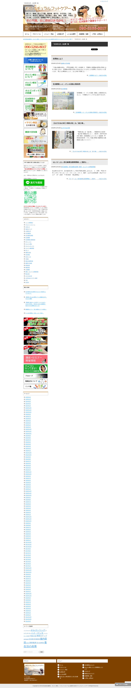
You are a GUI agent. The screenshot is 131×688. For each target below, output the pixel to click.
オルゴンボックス (29, 246)
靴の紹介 (27, 274)
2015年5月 (28, 606)
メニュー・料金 (49, 34)
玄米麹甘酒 (32, 639)
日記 (26, 280)
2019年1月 (28, 514)
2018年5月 (28, 531)
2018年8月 (28, 525)
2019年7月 (28, 501)
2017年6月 (28, 555)
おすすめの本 (65, 128)
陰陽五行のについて (89, 673)
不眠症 (27, 259)
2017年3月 (28, 561)
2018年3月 (28, 536)
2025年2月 (28, 399)
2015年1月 (28, 615)
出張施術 (27, 269)
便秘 (35, 636)
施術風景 (27, 267)
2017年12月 (28, 542)
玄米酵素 (64, 89)
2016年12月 (28, 568)
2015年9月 (28, 597)
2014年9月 (28, 621)
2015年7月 (28, 602)
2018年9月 (28, 523)
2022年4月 (28, 444)
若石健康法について (89, 665)
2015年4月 (28, 608)
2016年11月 (28, 570)
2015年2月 (28, 612)
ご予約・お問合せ (97, 34)
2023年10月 (28, 412)
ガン (30, 633)
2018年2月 (28, 538)
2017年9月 (28, 548)
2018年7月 (28, 527)
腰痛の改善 (28, 252)
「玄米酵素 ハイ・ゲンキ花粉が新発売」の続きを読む (91, 112)
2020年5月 (28, 482)
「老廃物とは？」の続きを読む (97, 75)
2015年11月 (28, 595)
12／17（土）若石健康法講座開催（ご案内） (71, 162)
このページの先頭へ (123, 684)
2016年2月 (28, 589)
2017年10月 (28, 546)
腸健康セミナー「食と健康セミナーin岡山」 (36, 309)
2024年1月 (28, 405)
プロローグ (87, 671)
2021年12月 (28, 452)
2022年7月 (28, 440)
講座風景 (32, 643)
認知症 (27, 642)
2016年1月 (28, 591)
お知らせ (27, 227)
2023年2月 (28, 425)
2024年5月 (28, 403)
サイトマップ (104, 1)
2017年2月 (28, 563)
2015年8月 (28, 600)
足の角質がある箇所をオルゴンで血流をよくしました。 (35, 292)
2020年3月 (28, 486)
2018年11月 (28, 518)
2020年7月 (28, 478)
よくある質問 (71, 34)
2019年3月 (28, 510)
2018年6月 (28, 529)
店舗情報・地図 (83, 34)
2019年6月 (28, 504)
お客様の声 (60, 34)
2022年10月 (28, 433)
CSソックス (28, 241)
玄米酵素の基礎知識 (30, 239)
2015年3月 (28, 610)
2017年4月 (28, 559)
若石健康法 (64, 167)
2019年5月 (28, 506)
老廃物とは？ (58, 59)
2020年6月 (28, 480)
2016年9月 (28, 574)
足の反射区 (40, 643)
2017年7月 (28, 553)
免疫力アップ (28, 229)
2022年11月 (28, 431)
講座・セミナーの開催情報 (87, 167)
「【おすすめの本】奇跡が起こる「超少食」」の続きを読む (89, 151)
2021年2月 (28, 467)
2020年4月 (28, 484)
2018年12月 (28, 516)
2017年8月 (28, 551)
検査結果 (27, 265)
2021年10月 (28, 454)
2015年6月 (28, 604)
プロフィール (37, 34)
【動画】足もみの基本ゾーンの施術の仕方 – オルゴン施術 (36, 297)
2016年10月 (28, 572)
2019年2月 (28, 512)
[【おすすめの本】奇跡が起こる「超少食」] (63, 147)
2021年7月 (28, 461)
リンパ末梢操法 (29, 222)
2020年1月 (28, 489)
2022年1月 (28, 450)
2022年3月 (28, 446)
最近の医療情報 (29, 261)
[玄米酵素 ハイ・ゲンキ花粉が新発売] (63, 108)
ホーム (27, 34)
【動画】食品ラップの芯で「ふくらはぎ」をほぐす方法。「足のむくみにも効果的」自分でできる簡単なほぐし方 (35, 304)
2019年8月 (28, 499)
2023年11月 (28, 410)
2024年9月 (28, 401)
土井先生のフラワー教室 (31, 278)
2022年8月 (28, 437)
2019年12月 (28, 491)
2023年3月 (28, 422)
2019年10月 (28, 495)
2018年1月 (28, 540)
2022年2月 (28, 448)
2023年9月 (28, 414)
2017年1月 (28, 565)
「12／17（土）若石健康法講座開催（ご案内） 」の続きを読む (87, 179)
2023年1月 (28, 427)
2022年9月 (28, 435)
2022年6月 (28, 442)
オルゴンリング (38, 630)
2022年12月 (28, 429)
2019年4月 (28, 508)
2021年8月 (28, 459)
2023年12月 (28, 408)
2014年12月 (28, 617)
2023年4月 (28, 420)
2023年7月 (28, 416)
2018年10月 (28, 521)
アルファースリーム (30, 224)
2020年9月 (28, 476)
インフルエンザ (27, 630)
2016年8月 (28, 576)
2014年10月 (28, 619)
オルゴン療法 (28, 244)
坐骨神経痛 (26, 639)
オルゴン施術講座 (29, 248)
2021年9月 (28, 457)
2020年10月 (28, 474)
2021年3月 (28, 465)
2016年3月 (28, 587)
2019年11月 (28, 493)
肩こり (27, 250)
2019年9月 (28, 497)
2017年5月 (28, 557)
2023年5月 (28, 418)
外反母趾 (27, 254)
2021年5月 (28, 463)
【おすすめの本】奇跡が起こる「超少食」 (69, 123)
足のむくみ (28, 256)
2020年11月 (28, 472)
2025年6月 (28, 397)
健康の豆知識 (65, 63)
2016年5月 (28, 583)
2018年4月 (28, 533)
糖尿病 (38, 639)
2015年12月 (28, 593)
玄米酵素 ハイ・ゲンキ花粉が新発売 (66, 84)
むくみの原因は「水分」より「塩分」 (34, 313)
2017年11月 (28, 544)
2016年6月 (28, 580)
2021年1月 (28, 469)
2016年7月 (28, 578)
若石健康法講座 (73, 167)
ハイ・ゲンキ (37, 633)
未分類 (27, 282)
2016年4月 (28, 585)
